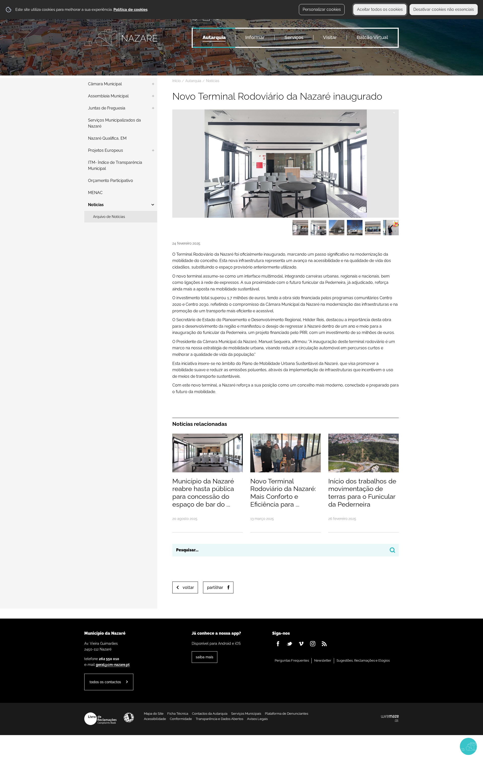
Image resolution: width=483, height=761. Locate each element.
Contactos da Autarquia (209, 713)
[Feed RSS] (324, 644)
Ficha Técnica (177, 713)
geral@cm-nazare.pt (113, 664)
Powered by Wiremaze (390, 718)
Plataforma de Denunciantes (286, 713)
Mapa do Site (154, 713)
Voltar (188, 587)
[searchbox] (285, 550)
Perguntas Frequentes (292, 660)
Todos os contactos (105, 682)
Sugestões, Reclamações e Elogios (363, 660)
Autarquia (193, 81)
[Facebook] (278, 644)
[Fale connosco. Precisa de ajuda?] (424, 746)
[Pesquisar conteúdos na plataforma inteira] (392, 550)
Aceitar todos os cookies (380, 9)
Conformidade (181, 719)
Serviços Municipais (246, 713)
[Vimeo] (301, 644)
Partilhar (215, 587)
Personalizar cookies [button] (322, 9)
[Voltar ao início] (120, 37)
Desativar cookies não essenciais (443, 9)
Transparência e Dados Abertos (219, 719)
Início (176, 81)
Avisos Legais (257, 719)
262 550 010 (109, 659)
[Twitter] (289, 644)
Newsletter (322, 660)
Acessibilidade (129, 717)
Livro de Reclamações (100, 718)
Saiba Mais (204, 657)
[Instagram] (312, 644)
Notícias (212, 81)
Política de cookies (130, 9)
